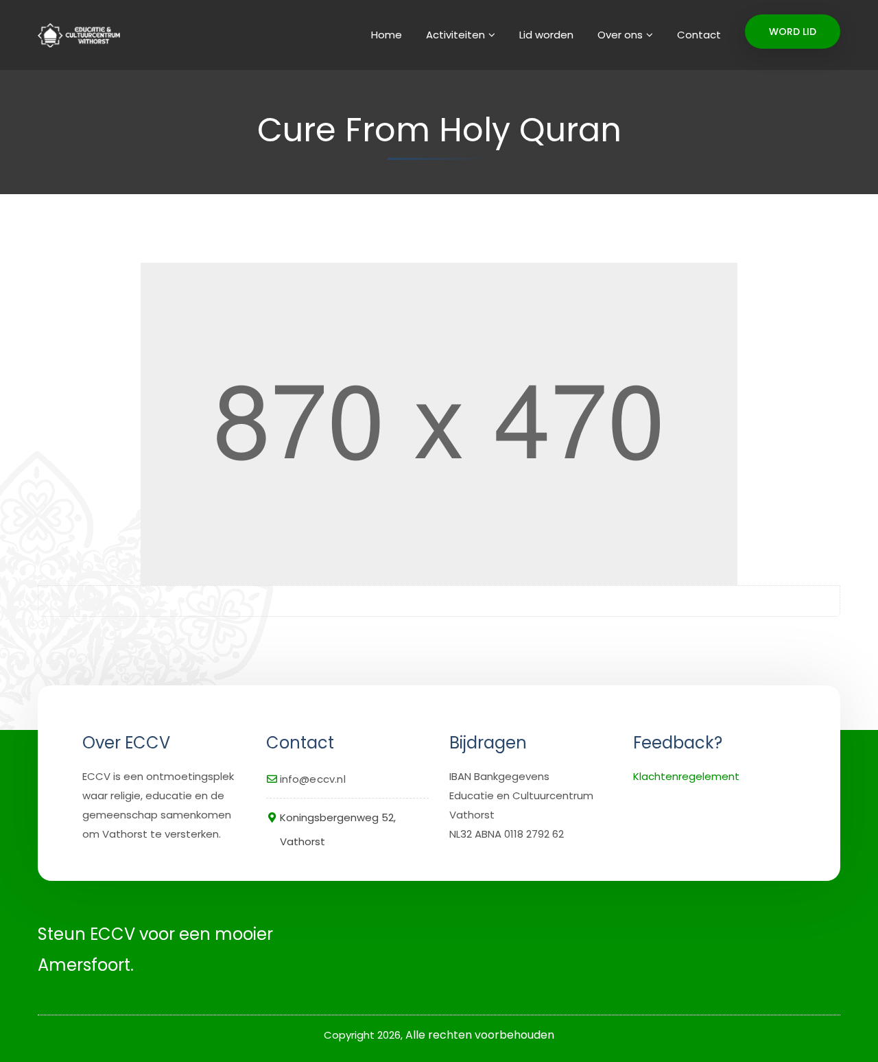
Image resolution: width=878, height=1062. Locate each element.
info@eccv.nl (313, 779)
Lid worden (546, 34)
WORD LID (792, 31)
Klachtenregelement (686, 776)
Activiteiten (455, 34)
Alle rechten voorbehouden (479, 1035)
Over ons (620, 34)
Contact (699, 34)
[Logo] (77, 35)
